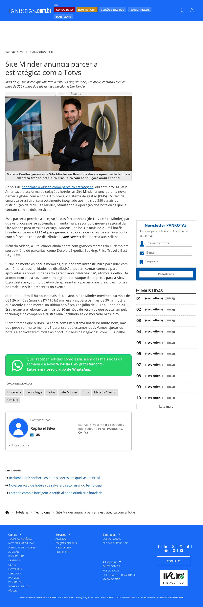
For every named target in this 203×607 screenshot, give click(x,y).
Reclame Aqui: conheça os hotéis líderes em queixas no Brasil (54, 478)
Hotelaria (14, 392)
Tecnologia (34, 392)
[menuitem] (56, 4)
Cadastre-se (166, 274)
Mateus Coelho (105, 392)
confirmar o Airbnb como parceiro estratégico (57, 187)
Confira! (83, 432)
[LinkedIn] (32, 435)
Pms (85, 392)
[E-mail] (38, 435)
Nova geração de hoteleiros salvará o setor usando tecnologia (55, 485)
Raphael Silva (14, 52)
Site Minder (69, 392)
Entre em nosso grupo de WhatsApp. (59, 369)
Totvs (51, 392)
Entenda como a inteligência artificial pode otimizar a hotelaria (55, 493)
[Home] (7, 512)
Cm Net (12, 400)
